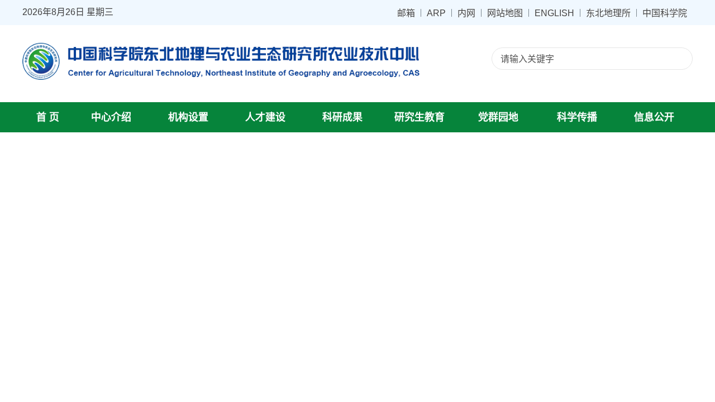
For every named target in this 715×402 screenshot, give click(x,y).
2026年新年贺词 (463, 314)
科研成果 (342, 117)
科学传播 (577, 117)
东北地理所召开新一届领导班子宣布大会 (511, 333)
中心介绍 (111, 117)
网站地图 (505, 13)
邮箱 (406, 13)
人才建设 (265, 117)
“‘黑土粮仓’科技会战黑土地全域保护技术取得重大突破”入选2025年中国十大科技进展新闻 (556, 294)
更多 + (670, 356)
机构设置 (188, 117)
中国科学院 (664, 13)
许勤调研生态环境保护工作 (484, 236)
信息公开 (654, 117)
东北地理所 (608, 13)
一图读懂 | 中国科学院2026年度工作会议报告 (520, 255)
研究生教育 (419, 117)
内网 (466, 13)
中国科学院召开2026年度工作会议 (499, 275)
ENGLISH (554, 13)
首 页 (47, 117)
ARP (436, 13)
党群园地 (498, 117)
